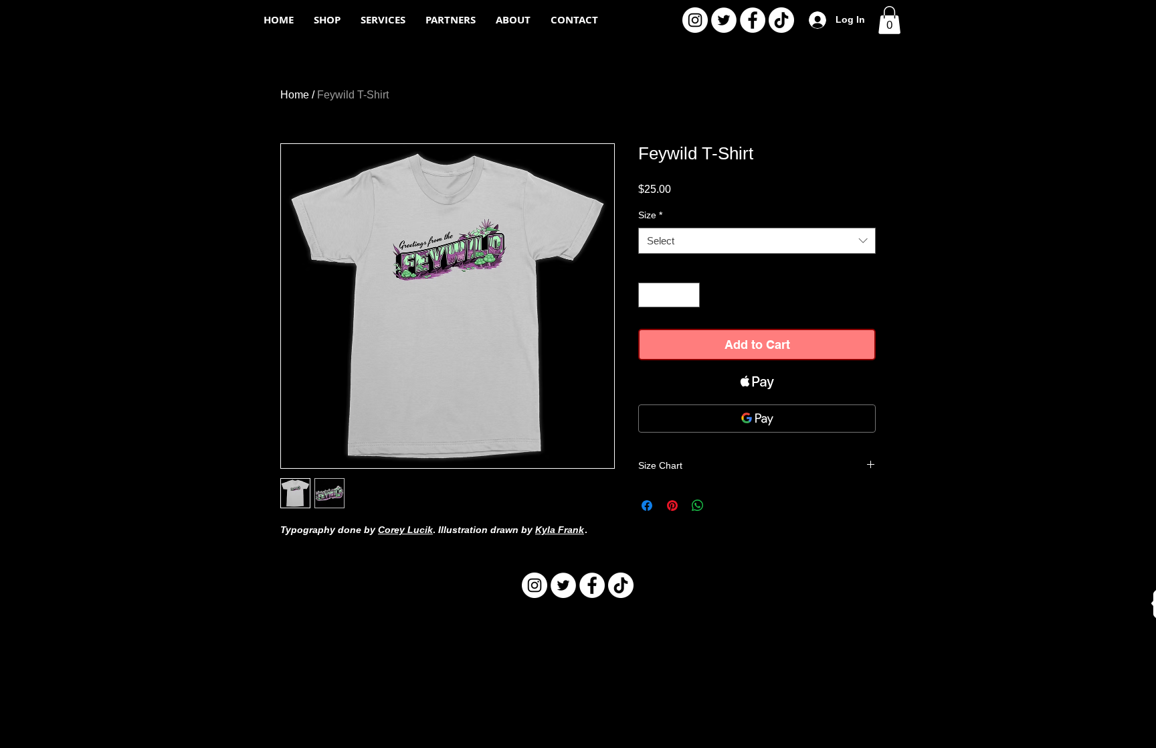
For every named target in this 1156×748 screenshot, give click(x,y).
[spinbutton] (669, 295)
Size (650, 215)
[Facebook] (752, 20)
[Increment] (689, 295)
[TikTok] (781, 20)
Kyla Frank (559, 529)
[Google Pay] (757, 418)
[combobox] (757, 241)
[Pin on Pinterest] (672, 506)
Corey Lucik (405, 529)
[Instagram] (695, 20)
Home (294, 94)
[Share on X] (723, 506)
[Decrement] (648, 295)
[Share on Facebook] (647, 506)
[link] (889, 20)
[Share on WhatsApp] (698, 506)
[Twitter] (724, 20)
